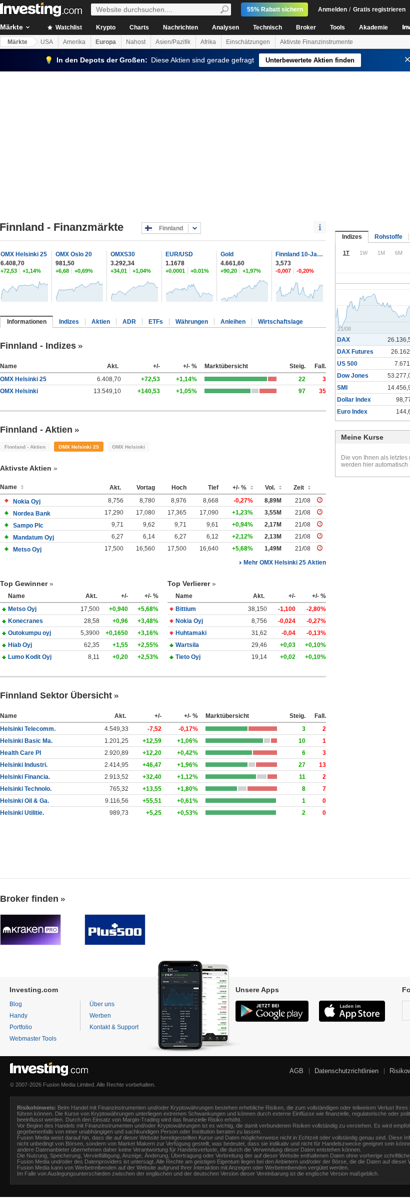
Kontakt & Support (114, 1027)
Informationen (26, 321)
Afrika (208, 41)
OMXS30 (122, 254)
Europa (106, 41)
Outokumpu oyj (29, 632)
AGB (297, 1071)
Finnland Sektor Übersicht (56, 695)
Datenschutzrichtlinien (346, 1071)
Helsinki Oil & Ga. (24, 800)
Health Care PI (20, 752)
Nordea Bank (31, 513)
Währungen (192, 321)
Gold (227, 254)
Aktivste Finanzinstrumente (316, 41)
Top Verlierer (189, 584)
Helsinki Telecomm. (28, 728)
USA (46, 41)
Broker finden (29, 899)
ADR (129, 321)
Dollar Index (354, 399)
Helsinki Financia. (25, 776)
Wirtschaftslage (280, 321)
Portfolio (21, 1027)
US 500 (347, 363)
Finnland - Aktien (36, 430)
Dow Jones (352, 375)
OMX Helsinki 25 (23, 254)
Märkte (18, 41)
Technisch (267, 27)
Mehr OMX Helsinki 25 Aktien (285, 562)
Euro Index (352, 411)
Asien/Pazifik (173, 41)
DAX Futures (355, 351)
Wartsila (187, 644)
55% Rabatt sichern (275, 9)
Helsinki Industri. (24, 764)
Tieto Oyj (188, 656)
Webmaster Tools (33, 1038)
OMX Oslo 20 (74, 254)
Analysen (225, 27)
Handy (19, 1015)
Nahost (136, 41)
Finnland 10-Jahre (300, 254)
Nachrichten (180, 27)
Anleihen (233, 321)
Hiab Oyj (20, 644)
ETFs (155, 321)
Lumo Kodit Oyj (30, 656)
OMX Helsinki (19, 391)
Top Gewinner (24, 584)
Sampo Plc (28, 525)
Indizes (69, 321)
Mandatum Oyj (33, 537)
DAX (343, 339)
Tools (337, 27)
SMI (342, 387)
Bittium (186, 608)
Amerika (74, 41)
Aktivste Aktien (26, 468)
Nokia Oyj (26, 501)
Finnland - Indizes (38, 346)
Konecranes (25, 620)
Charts (139, 27)
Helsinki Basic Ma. (26, 740)
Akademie (373, 27)
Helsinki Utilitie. (22, 812)
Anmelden (332, 9)
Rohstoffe (388, 236)
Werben (100, 1015)
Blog (16, 1004)
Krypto (106, 27)
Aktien (101, 321)
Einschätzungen (248, 41)
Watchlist (68, 27)
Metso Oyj (27, 549)
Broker (306, 27)
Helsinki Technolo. (26, 788)
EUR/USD (179, 254)
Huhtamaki (191, 632)
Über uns (102, 1004)
